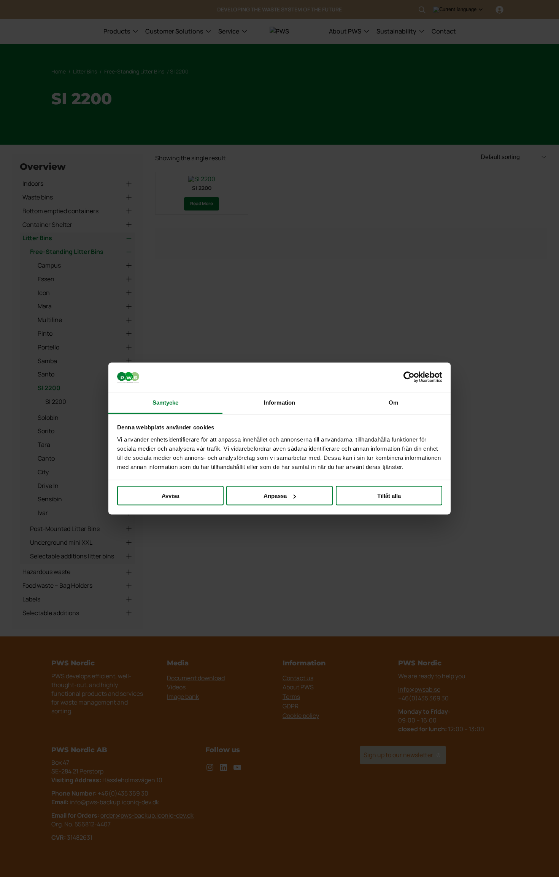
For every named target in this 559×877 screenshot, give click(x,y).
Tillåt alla (389, 496)
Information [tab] (279, 402)
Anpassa (275, 496)
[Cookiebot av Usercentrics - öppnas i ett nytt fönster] (409, 377)
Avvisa (170, 496)
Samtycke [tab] (165, 402)
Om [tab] (393, 402)
